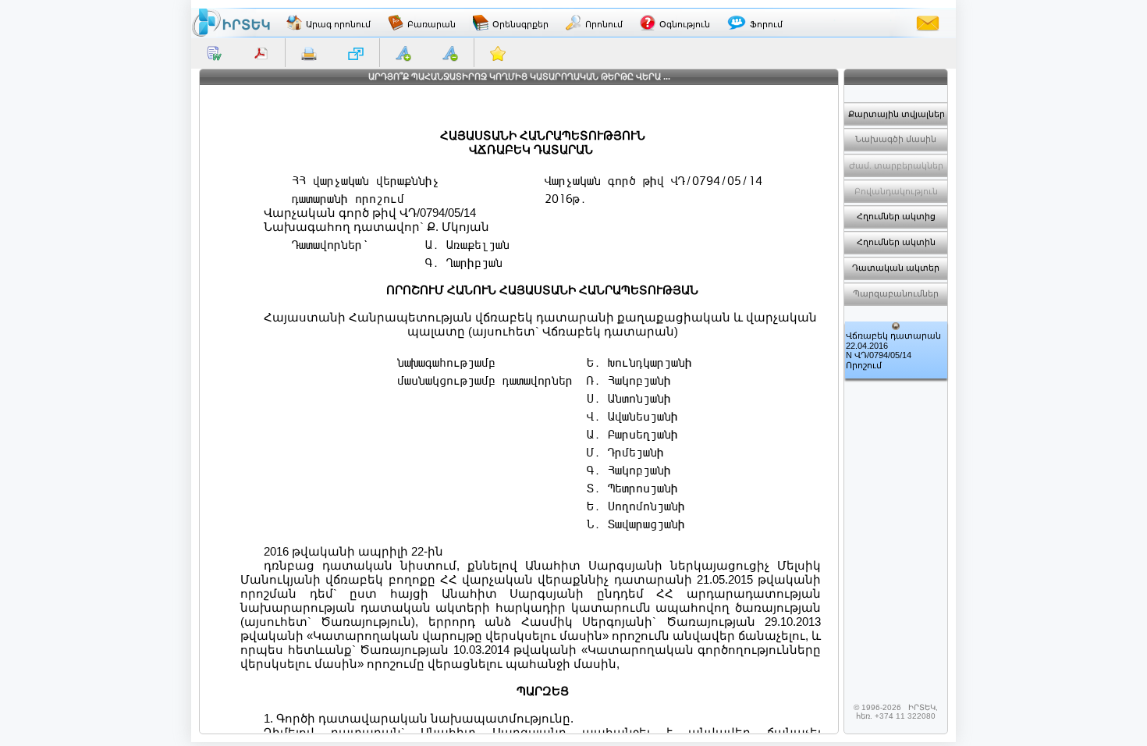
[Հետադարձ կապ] (927, 22)
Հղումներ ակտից (896, 216)
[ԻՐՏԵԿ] (231, 23)
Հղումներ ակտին (896, 242)
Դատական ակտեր (895, 267)
